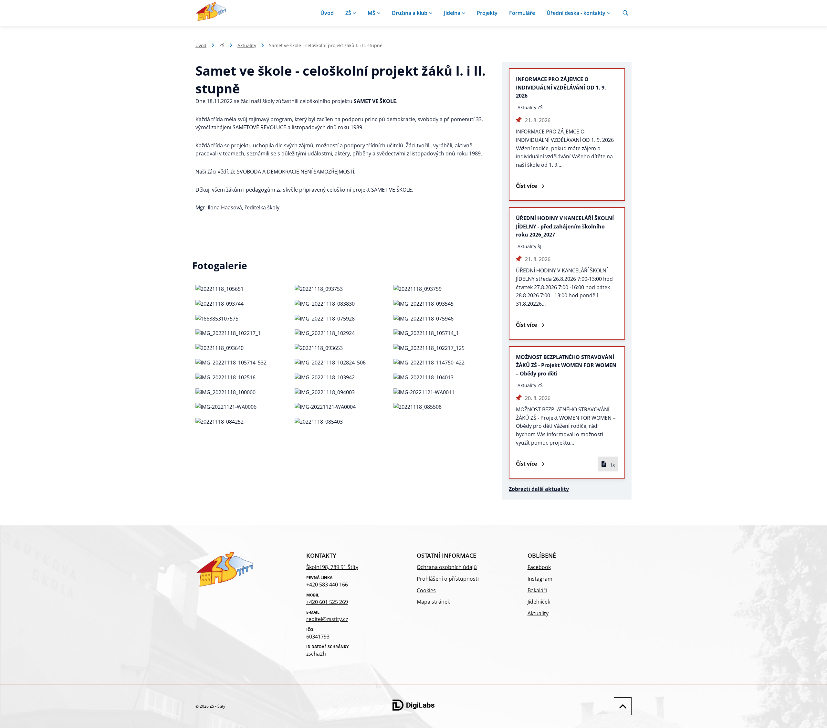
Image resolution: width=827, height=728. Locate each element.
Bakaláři (537, 590)
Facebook (539, 567)
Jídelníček (539, 601)
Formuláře (522, 12)
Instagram (540, 578)
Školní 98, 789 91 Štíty (332, 567)
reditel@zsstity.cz (327, 619)
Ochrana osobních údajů (447, 567)
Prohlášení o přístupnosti (448, 578)
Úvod (327, 12)
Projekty (487, 12)
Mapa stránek (433, 601)
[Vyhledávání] (625, 13)
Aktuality (246, 45)
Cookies (426, 590)
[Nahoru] (621, 706)
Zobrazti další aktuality (539, 488)
